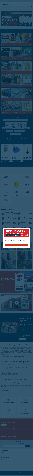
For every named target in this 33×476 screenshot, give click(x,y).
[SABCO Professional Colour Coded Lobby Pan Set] (27, 149)
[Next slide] (31, 164)
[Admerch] (16, 19)
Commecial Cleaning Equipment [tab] (7, 140)
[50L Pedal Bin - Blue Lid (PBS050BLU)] (19, 223)
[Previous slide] (29, 164)
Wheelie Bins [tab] (21, 140)
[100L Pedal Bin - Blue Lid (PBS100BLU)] (3, 223)
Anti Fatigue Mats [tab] (18, 142)
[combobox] (16, 7)
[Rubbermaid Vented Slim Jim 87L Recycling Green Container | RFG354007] (3, 218)
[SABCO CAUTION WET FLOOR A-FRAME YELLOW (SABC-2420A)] (3, 232)
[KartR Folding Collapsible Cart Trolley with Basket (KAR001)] (3, 213)
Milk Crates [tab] (13, 142)
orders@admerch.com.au (6, 457)
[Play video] (16, 303)
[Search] (31, 6)
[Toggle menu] (1, 4)
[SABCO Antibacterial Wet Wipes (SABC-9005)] (6, 149)
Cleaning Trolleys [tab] (15, 140)
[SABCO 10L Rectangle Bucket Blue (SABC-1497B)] (3, 228)
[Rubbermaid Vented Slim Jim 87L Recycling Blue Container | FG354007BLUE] (19, 218)
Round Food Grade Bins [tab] (27, 140)
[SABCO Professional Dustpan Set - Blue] (16, 149)
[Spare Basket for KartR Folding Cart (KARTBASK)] (19, 213)
